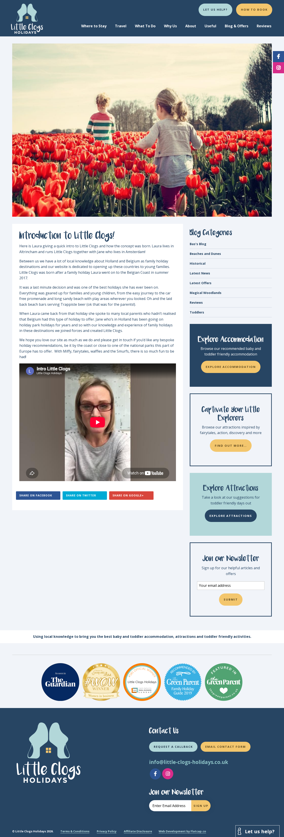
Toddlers (197, 312)
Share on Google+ (128, 495)
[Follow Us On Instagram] (167, 773)
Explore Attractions (230, 516)
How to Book (254, 10)
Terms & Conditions (74, 831)
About (190, 26)
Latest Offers (200, 283)
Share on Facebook (35, 495)
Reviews (264, 26)
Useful (210, 26)
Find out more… (231, 446)
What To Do (145, 26)
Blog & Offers (236, 26)
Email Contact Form (225, 747)
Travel (120, 26)
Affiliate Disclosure (138, 831)
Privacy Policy (106, 831)
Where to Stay (93, 26)
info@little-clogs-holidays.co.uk (188, 762)
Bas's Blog (198, 244)
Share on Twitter (81, 495)
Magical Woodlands (205, 293)
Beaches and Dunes (205, 254)
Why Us (170, 26)
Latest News (200, 273)
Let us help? (215, 10)
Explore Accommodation (231, 367)
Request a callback (173, 747)
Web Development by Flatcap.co (182, 831)
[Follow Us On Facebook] (155, 773)
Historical (197, 263)
